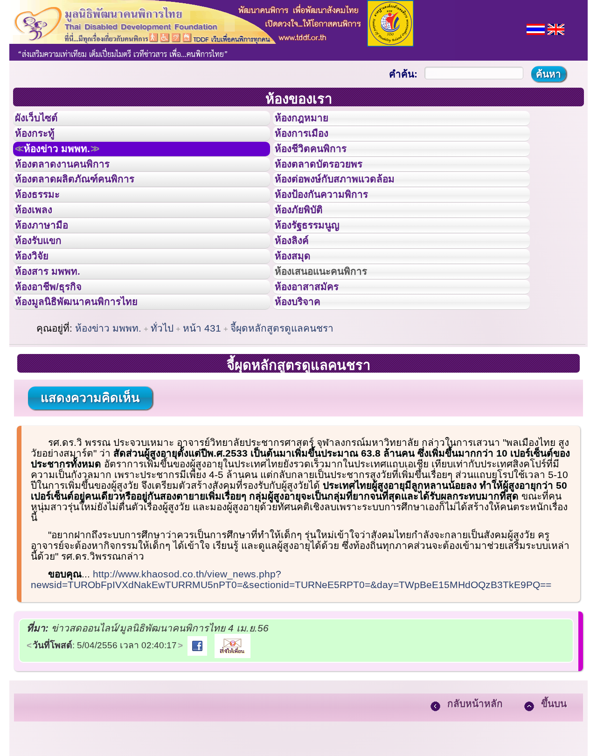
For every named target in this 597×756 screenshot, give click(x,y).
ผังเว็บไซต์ (44, 120)
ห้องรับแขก (46, 288)
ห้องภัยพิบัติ (306, 246)
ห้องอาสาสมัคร (315, 351)
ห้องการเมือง (309, 141)
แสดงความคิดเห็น (90, 471)
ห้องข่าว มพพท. (68, 162)
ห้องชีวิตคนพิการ (320, 162)
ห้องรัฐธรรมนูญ (316, 267)
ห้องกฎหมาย (309, 120)
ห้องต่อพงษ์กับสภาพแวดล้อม (348, 204)
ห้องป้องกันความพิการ (333, 225)
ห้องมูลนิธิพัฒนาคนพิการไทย (90, 371)
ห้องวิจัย (38, 309)
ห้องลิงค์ (298, 288)
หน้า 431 (202, 400)
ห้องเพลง (40, 246)
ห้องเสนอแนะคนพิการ (333, 330)
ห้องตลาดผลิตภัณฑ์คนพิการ (88, 204)
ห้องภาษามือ (49, 267)
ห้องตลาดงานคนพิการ (73, 183)
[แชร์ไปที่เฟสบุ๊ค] (197, 717)
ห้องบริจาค (305, 371)
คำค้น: (403, 74)
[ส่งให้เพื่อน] (232, 717)
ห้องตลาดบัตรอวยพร (329, 183)
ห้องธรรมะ (44, 225)
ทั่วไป (162, 400)
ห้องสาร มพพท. (56, 330)
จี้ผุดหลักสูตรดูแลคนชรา (281, 400)
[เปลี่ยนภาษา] (536, 28)
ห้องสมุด (298, 309)
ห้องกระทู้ (41, 141)
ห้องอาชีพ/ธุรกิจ (57, 351)
